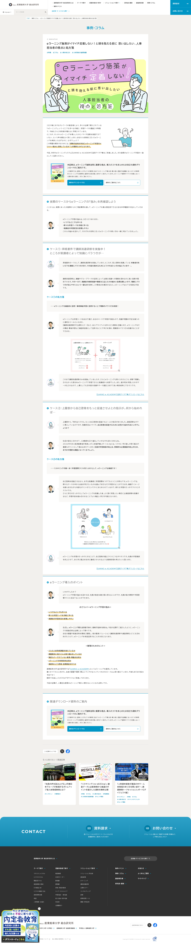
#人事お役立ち (65, 52)
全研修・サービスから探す (139, 858)
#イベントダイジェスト (134, 799)
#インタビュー (49, 793)
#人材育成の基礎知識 (79, 52)
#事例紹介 (58, 793)
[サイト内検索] (45, 12)
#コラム (55, 52)
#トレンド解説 (99, 796)
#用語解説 (106, 793)
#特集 (49, 52)
